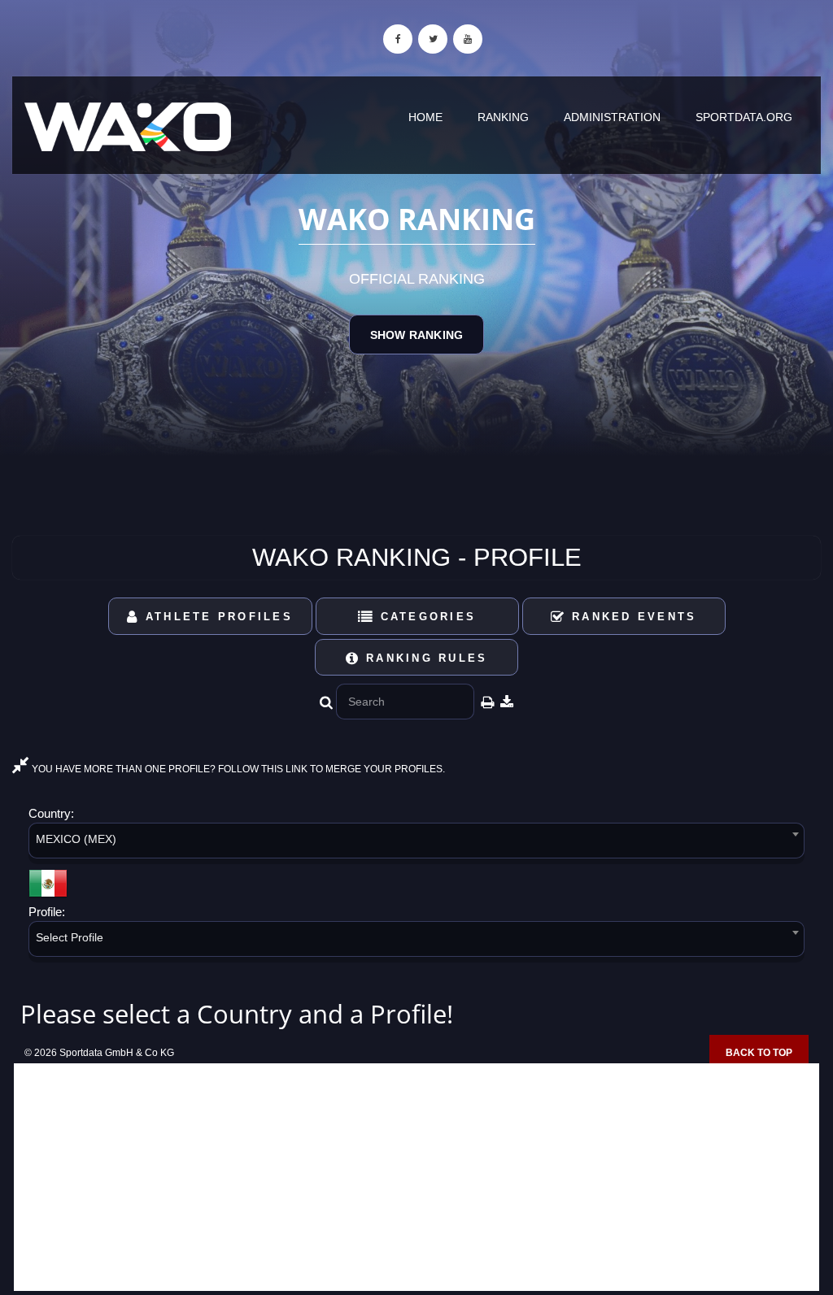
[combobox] (416, 843)
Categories (425, 617)
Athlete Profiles (216, 617)
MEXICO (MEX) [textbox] (76, 838)
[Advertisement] (416, 1177)
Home (425, 117)
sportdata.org (744, 117)
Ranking (503, 117)
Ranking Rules (424, 658)
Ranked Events (631, 617)
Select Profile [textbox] (69, 937)
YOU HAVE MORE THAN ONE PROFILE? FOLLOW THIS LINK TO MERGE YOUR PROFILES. (237, 769)
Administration (612, 117)
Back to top (759, 1052)
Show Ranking (416, 334)
